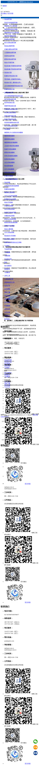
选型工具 (7, 275)
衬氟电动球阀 (8, 205)
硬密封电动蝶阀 (9, 152)
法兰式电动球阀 (9, 209)
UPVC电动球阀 (9, 232)
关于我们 (7, 302)
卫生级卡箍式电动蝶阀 (11, 146)
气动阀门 (7, 245)
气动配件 (7, 272)
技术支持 (7, 285)
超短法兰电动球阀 (10, 219)
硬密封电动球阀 (9, 225)
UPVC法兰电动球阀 (10, 195)
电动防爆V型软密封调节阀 (12, 69)
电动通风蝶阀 (8, 166)
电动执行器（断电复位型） (13, 82)
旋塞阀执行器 (8, 92)
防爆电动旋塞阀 (9, 189)
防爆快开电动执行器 (10, 76)
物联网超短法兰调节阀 (11, 32)
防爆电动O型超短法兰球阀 (12, 242)
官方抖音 (10, 13)
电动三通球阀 (8, 229)
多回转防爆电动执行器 (11, 122)
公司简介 (7, 315)
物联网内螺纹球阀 (10, 36)
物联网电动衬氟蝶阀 (10, 142)
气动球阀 (7, 255)
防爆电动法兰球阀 (10, 199)
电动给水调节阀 (9, 39)
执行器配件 (8, 265)
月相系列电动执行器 (10, 109)
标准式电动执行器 (10, 119)
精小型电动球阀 (9, 239)
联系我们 (7, 319)
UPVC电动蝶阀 (9, 169)
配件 (5, 262)
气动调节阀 (8, 249)
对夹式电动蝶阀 (9, 172)
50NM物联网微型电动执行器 (13, 96)
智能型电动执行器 (10, 106)
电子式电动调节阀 (10, 42)
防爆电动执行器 (9, 89)
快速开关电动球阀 (10, 212)
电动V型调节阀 (9, 62)
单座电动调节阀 (9, 56)
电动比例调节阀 (9, 46)
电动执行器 (8, 72)
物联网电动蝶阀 (9, 139)
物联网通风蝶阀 (9, 136)
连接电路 (7, 299)
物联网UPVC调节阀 (10, 26)
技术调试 (7, 289)
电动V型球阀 (8, 202)
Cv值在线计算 (8, 279)
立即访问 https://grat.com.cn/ (26, 2)
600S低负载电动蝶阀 (11, 179)
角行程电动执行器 (10, 99)
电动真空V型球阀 (10, 235)
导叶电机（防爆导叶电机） (13, 79)
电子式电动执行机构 (10, 126)
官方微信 (4, 13)
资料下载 (7, 292)
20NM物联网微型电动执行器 (13, 86)
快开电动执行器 (9, 102)
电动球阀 (7, 182)
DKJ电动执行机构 (10, 112)
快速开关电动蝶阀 (10, 149)
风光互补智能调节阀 (10, 22)
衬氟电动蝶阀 (8, 175)
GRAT (5, 5)
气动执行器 (8, 259)
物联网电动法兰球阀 (10, 29)
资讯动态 (7, 309)
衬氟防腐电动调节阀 (10, 49)
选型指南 (7, 295)
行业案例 (7, 305)
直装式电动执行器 (10, 116)
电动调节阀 (8, 19)
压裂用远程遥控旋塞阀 (11, 185)
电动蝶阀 (7, 129)
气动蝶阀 (7, 252)
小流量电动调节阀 (10, 52)
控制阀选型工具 (9, 282)
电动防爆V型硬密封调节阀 (12, 66)
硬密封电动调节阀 (10, 59)
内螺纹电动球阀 (9, 215)
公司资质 (7, 312)
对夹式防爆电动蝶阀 (10, 156)
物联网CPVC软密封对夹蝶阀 (13, 132)
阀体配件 (7, 269)
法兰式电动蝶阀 (9, 162)
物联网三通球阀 (9, 192)
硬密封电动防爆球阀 (10, 222)
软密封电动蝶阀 (9, 159)
